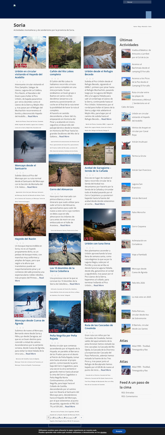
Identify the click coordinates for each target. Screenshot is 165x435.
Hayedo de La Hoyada (56, 415)
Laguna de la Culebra (37, 124)
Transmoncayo (36, 365)
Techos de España (26, 365)
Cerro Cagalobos (69, 411)
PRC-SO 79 (70, 421)
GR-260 (77, 411)
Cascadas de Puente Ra (64, 289)
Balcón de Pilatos (21, 121)
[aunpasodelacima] (35, 11)
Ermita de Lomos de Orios (66, 292)
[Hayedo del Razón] (30, 220)
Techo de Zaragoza (23, 201)
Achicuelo (53, 289)
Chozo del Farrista (32, 121)
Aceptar (119, 431)
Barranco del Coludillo (22, 359)
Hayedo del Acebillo (24, 124)
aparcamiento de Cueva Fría (62, 145)
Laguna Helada (96, 127)
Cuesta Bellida (54, 292)
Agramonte (19, 192)
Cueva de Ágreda (34, 359)
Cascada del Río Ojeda (97, 378)
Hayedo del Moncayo (69, 415)
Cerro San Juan (27, 192)
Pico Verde (61, 295)
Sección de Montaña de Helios (31, 195)
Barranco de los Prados (57, 411)
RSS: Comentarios (130, 396)
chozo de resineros (58, 151)
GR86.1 (104, 124)
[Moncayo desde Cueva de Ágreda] (30, 301)
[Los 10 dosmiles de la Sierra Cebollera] (65, 249)
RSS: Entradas (128, 392)
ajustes (103, 432)
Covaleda (40, 121)
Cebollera (74, 289)
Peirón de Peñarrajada (66, 418)
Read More (33, 116)
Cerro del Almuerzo (56, 230)
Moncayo (34, 192)
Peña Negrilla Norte (61, 421)
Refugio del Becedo (97, 130)
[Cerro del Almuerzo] (65, 170)
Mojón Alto (29, 127)
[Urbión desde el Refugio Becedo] (100, 52)
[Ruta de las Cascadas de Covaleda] (100, 306)
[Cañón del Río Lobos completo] (65, 52)
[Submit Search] (125, 2)
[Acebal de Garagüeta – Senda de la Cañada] (100, 149)
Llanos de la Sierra (20, 127)
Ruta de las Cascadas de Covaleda (95, 384)
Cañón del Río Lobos (63, 148)
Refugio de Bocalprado (97, 381)
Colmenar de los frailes (71, 151)
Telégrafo (67, 295)
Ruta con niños (109, 381)
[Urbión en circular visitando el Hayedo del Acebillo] (30, 52)
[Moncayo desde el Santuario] (30, 146)
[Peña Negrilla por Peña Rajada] (65, 317)
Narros (65, 230)
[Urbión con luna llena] (100, 225)
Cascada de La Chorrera (93, 375)
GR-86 (16, 124)
